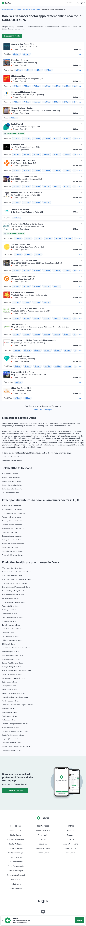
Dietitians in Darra (8, 644)
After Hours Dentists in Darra (12, 568)
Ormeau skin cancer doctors (12, 536)
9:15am (36, 86)
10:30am (47, 86)
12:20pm (57, 334)
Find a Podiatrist (15, 844)
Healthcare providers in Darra (12, 750)
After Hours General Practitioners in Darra (16, 572)
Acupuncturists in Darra (10, 606)
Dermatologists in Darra (10, 636)
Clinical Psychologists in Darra (12, 617)
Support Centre (43, 853)
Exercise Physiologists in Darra (12, 655)
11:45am (36, 186)
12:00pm (46, 138)
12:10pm (67, 170)
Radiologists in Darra (9, 720)
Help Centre (16, 884)
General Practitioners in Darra (12, 663)
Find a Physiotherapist (16, 839)
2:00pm (66, 102)
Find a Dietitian (16, 857)
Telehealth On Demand (10, 474)
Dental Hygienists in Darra (11, 625)
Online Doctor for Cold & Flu (12, 489)
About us (70, 830)
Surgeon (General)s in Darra (11, 739)
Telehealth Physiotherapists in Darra (14, 591)
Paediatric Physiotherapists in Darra (14, 693)
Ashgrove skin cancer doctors (12, 517)
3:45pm (18, 70)
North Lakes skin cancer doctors (13, 547)
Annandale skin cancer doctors (12, 555)
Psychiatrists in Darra (9, 712)
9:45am (26, 102)
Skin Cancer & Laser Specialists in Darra (15, 731)
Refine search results (11, 36)
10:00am (16, 270)
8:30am (16, 154)
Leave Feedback (16, 888)
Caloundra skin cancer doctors (12, 551)
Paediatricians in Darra (9, 689)
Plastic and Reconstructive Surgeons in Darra (17, 705)
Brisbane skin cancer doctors (12, 509)
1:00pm (46, 202)
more (79, 54)
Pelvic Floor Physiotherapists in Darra (15, 697)
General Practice (42, 830)
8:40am (26, 154)
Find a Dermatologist (16, 866)
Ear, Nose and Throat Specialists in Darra (16, 648)
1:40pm (66, 334)
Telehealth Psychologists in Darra (13, 595)
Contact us (70, 839)
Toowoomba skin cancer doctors (13, 544)
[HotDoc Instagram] (47, 901)
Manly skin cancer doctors (11, 532)
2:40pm (17, 398)
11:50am (36, 138)
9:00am (26, 86)
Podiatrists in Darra (8, 708)
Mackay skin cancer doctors (11, 506)
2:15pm (66, 186)
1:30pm (56, 102)
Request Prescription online (11, 481)
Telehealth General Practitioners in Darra (16, 587)
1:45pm (46, 186)
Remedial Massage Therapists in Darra (15, 724)
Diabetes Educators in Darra (12, 640)
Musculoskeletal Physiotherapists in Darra (16, 670)
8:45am (16, 86)
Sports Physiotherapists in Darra (13, 735)
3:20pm (27, 398)
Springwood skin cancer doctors (13, 528)
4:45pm (48, 70)
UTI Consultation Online (10, 493)
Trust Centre (70, 853)
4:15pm (38, 70)
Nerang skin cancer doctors (11, 540)
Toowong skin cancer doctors (12, 521)
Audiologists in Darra (9, 610)
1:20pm (68, 366)
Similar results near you (43, 410)
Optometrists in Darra (9, 682)
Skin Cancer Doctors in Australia (11, 9)
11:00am (67, 86)
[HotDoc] (6, 3)
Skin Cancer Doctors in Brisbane (13, 457)
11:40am (26, 54)
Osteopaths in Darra (9, 686)
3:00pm (46, 302)
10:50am (26, 170)
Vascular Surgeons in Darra (11, 743)
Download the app (15, 790)
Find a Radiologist (16, 871)
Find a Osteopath (16, 862)
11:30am (47, 102)
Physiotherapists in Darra (10, 701)
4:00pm (28, 70)
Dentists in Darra (8, 632)
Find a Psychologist (15, 853)
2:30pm (46, 286)
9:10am (56, 154)
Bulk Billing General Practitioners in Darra (16, 579)
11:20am (16, 54)
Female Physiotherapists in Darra (13, 602)
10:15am (26, 270)
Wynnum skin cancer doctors (12, 525)
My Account (16, 880)
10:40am (16, 170)
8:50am (36, 154)
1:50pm (66, 138)
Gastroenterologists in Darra (11, 659)
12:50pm (58, 366)
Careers (70, 835)
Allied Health (43, 835)
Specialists (43, 844)
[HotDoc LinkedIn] (43, 901)
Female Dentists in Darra (10, 598)
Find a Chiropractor (16, 848)
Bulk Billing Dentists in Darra (12, 576)
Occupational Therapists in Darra (13, 678)
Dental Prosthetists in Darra (11, 629)
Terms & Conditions (70, 844)
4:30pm (56, 286)
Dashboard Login (43, 848)
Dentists (43, 839)
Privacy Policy (70, 848)
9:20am (58, 238)
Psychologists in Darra (9, 716)
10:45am (57, 86)
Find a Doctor (15, 830)
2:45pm (66, 318)
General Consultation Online (12, 485)
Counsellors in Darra (9, 621)
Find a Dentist (15, 835)
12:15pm (67, 270)
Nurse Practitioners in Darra (12, 674)
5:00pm (38, 254)
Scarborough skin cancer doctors (13, 513)
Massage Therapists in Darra (12, 667)
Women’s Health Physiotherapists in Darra (16, 746)
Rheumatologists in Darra (10, 727)
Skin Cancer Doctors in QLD (31, 9)
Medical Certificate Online (11, 477)
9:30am (13, 118)
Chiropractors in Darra (9, 614)
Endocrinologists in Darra (10, 651)
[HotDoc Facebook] (39, 901)
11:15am (36, 102)
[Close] (2, 920)
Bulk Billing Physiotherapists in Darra (14, 583)
